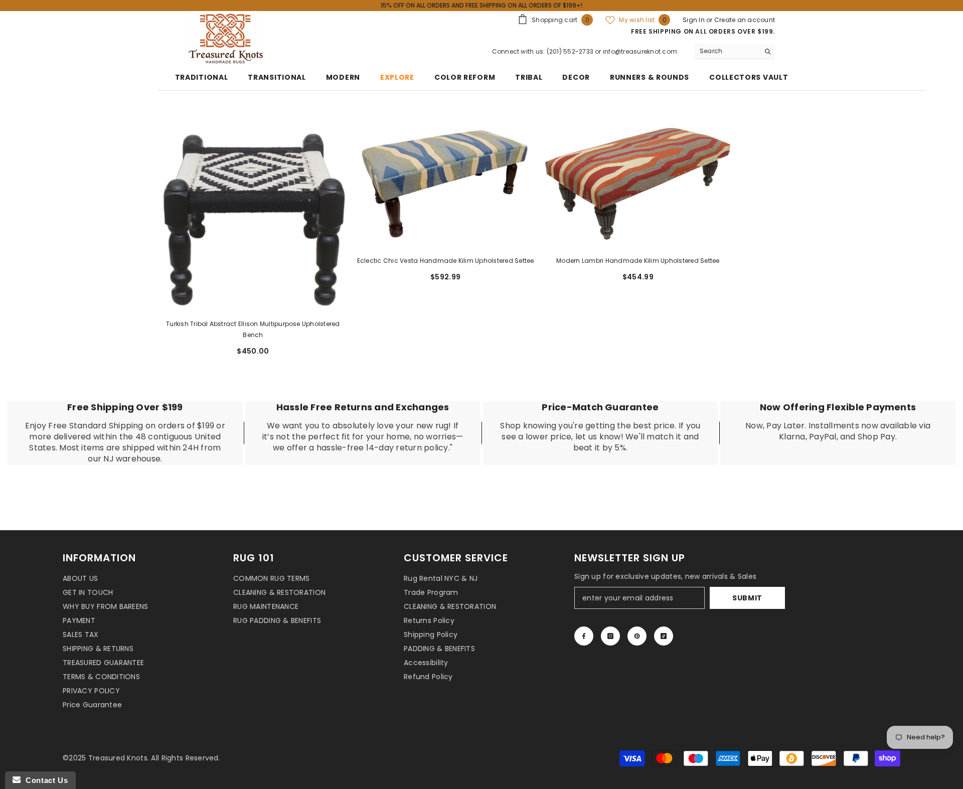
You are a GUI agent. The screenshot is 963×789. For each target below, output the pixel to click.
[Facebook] (583, 636)
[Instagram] (610, 636)
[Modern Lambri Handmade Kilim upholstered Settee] (638, 184)
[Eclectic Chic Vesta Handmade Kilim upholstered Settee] (446, 184)
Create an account (744, 20)
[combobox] (727, 51)
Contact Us (44, 780)
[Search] (735, 51)
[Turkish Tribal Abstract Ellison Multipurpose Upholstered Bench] (253, 216)
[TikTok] (663, 636)
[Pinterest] (637, 636)
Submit (747, 598)
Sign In (694, 20)
